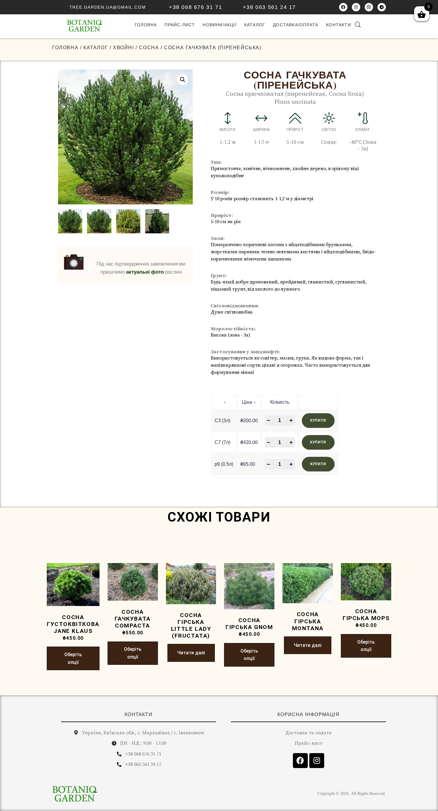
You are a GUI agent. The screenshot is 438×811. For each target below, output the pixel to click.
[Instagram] (356, 7)
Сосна (149, 47)
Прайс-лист (179, 24)
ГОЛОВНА (146, 24)
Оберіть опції (73, 658)
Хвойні (123, 47)
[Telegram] (382, 7)
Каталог (254, 24)
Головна (65, 47)
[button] (182, 79)
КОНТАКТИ (139, 714)
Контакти (338, 24)
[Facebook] (343, 7)
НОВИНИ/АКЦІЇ (219, 24)
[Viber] (369, 7)
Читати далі (191, 653)
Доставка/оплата (295, 24)
